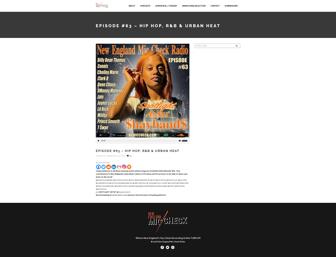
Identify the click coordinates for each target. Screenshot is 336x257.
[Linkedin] (113, 167)
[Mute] (180, 141)
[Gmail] (119, 167)
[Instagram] (124, 167)
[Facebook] (98, 167)
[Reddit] (108, 167)
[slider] (185, 139)
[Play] (99, 141)
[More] (129, 167)
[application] (142, 140)
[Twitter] (103, 167)
